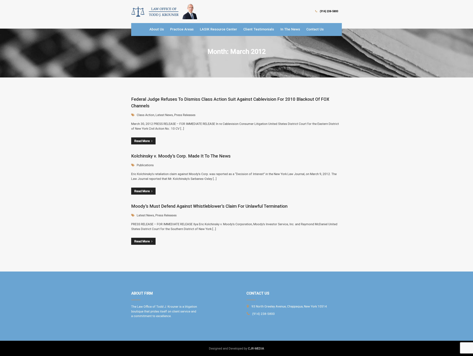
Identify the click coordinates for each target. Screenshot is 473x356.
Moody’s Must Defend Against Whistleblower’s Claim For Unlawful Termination (209, 206)
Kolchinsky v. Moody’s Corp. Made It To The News (181, 156)
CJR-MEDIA (256, 348)
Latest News (164, 115)
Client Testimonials (258, 29)
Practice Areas (182, 29)
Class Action (145, 115)
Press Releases (184, 115)
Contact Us (315, 29)
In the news (290, 29)
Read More (142, 141)
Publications (145, 165)
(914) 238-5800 (329, 11)
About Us (156, 29)
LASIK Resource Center (218, 29)
